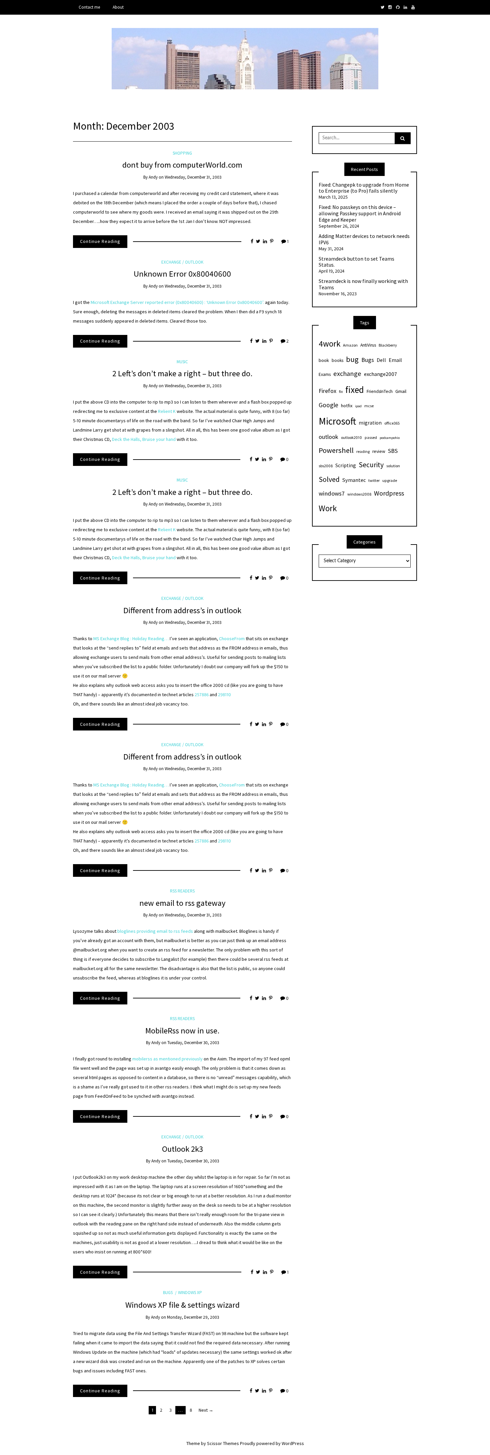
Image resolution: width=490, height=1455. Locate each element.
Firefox (327, 391)
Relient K (167, 411)
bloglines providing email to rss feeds (155, 931)
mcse (369, 405)
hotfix (346, 406)
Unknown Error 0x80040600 (182, 274)
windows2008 (359, 494)
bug (352, 359)
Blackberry (388, 345)
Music (182, 362)
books (337, 360)
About (118, 7)
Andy (153, 177)
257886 (202, 695)
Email (395, 360)
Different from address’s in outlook (182, 610)
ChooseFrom (232, 639)
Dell (381, 360)
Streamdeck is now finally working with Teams (363, 284)
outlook (328, 437)
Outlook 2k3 (182, 1149)
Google (328, 405)
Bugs (168, 1292)
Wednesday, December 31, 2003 (193, 177)
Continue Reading (100, 241)
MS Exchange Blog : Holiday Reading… (131, 639)
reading (363, 451)
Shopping (182, 153)
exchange (347, 373)
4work (329, 343)
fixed (354, 389)
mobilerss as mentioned (157, 1059)
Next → (206, 1410)
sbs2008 (326, 465)
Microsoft (337, 421)
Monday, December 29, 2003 (193, 1317)
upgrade (389, 480)
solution (393, 465)
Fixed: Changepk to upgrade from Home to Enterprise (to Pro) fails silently (364, 188)
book (324, 360)
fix (341, 391)
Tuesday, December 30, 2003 (193, 1042)
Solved (329, 479)
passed (371, 437)
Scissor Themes (223, 1443)
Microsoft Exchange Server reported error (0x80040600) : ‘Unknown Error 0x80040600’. (177, 302)
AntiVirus (368, 345)
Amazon (350, 345)
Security (371, 464)
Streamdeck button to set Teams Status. (356, 262)
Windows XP (190, 1292)
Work (328, 508)
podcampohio (390, 438)
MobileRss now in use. (182, 1030)
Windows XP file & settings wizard (182, 1305)
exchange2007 (380, 374)
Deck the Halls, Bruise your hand (144, 439)
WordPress (293, 1443)
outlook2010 (351, 437)
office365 (392, 423)
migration (370, 423)
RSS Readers (182, 891)
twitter (374, 480)
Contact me (89, 7)
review (378, 451)
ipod (358, 406)
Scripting (345, 465)
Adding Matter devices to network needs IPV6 (364, 239)
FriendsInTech (380, 391)
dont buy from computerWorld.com (182, 165)
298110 (224, 695)
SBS (393, 451)
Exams (325, 374)
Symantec (354, 480)
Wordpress (389, 493)
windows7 (332, 493)
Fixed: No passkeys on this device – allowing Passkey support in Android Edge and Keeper (360, 213)
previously (192, 1059)
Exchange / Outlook (182, 262)
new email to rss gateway (182, 903)
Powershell (336, 450)
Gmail (400, 391)
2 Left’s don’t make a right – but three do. (182, 373)
